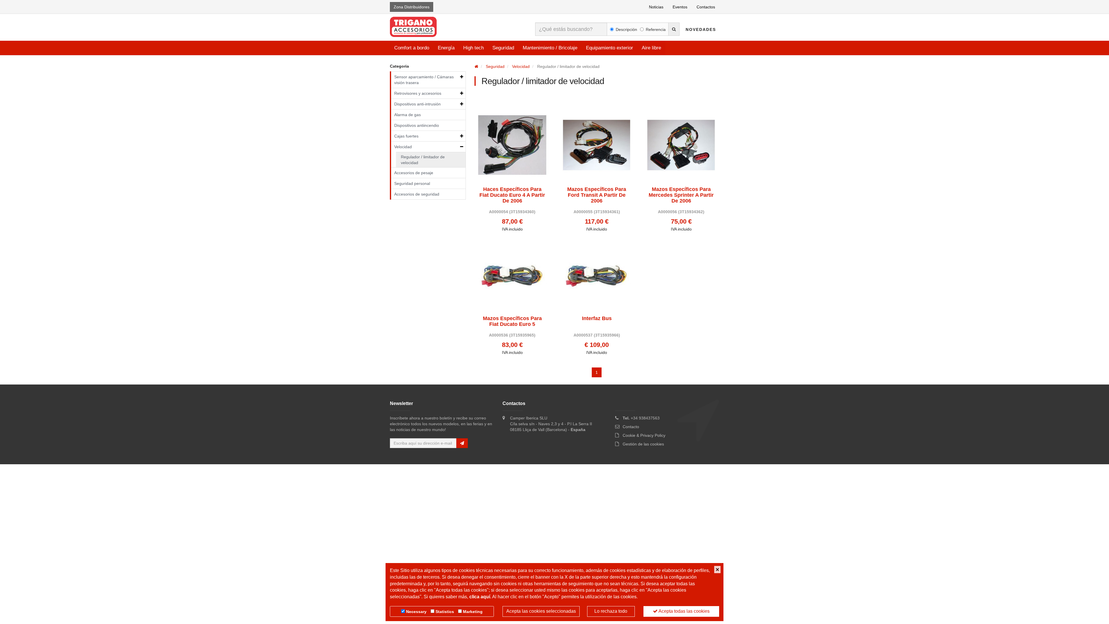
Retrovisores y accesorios (417, 93)
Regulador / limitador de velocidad (423, 160)
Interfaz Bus (597, 318)
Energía (446, 48)
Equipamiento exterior (609, 48)
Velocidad (403, 146)
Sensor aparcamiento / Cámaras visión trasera (424, 80)
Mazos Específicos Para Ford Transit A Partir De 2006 (596, 195)
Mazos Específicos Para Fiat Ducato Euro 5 (512, 321)
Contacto (631, 426)
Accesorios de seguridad (416, 194)
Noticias (656, 7)
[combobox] (571, 29)
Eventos (680, 7)
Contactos (706, 7)
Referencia (656, 29)
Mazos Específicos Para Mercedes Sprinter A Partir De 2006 (681, 195)
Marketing (473, 611)
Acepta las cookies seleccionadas (541, 611)
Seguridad (503, 48)
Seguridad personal (412, 183)
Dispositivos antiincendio (416, 125)
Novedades (701, 29)
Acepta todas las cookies (684, 611)
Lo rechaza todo (610, 611)
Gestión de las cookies (643, 444)
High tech (473, 48)
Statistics (445, 611)
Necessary (416, 611)
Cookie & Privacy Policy (644, 435)
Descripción (626, 29)
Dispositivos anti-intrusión (417, 104)
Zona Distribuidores (411, 7)
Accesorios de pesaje (413, 172)
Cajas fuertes (406, 136)
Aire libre (651, 48)
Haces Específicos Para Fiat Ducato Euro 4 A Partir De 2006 (512, 195)
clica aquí (479, 596)
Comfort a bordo (411, 48)
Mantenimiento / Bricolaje (550, 48)
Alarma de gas (407, 114)
